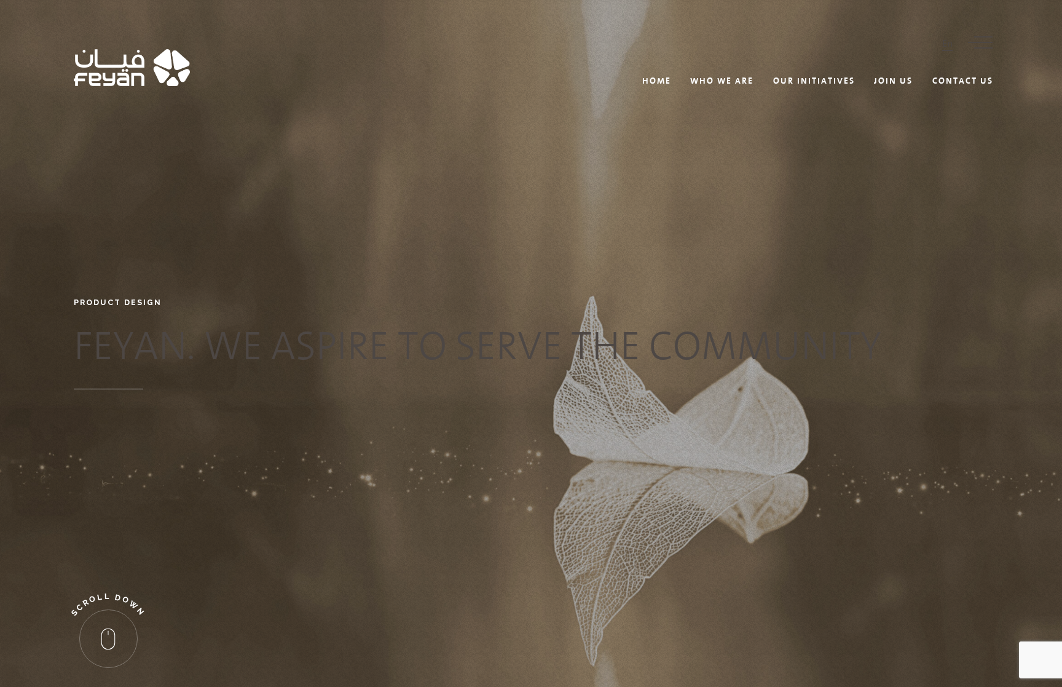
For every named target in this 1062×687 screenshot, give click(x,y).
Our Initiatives (814, 80)
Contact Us (962, 80)
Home (656, 80)
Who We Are (721, 80)
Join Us (893, 80)
